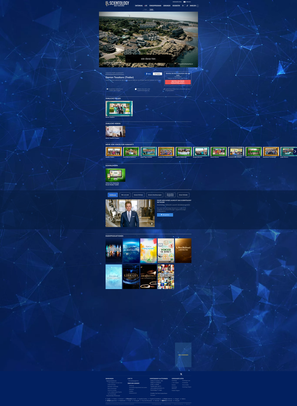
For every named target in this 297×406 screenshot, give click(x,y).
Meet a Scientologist (112, 389)
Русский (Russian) (147, 401)
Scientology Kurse (186, 381)
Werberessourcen (133, 393)
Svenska (157, 401)
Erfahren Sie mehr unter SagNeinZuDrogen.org (143, 89)
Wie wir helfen (185, 385)
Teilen (149, 74)
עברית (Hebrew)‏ (168, 399)
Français (177, 401)
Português (136, 401)
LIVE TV (130, 379)
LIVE (146, 5)
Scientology (174, 381)
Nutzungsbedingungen (157, 404)
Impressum (188, 404)
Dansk (115, 399)
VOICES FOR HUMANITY (115, 73)
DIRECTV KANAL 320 (156, 381)
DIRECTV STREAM (155, 383)
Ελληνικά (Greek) (131, 399)
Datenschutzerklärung (178, 404)
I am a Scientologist (112, 394)
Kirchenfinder (185, 383)
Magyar (177, 399)
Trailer (151, 9)
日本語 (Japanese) (112, 401)
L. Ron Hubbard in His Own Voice (115, 383)
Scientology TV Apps (156, 391)
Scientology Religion (186, 387)
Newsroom (131, 390)
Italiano (183, 399)
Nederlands (122, 401)
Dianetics (174, 385)
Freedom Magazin (176, 391)
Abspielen (166, 215)
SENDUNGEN (166, 5)
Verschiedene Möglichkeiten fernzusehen (138, 388)
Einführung (131, 386)
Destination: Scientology (113, 387)
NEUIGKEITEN (176, 5)
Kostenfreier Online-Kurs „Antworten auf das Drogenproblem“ (177, 89)
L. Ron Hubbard (175, 383)
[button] (2, 151)
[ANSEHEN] (114, 276)
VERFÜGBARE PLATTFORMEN (159, 379)
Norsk (129, 401)
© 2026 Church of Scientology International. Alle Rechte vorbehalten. (120, 404)
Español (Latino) (143, 399)
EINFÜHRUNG (139, 5)
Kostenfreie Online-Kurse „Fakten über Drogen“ (116, 89)
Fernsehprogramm (133, 381)
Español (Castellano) (155, 399)
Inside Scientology (112, 385)
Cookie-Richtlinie (167, 404)
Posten (158, 74)
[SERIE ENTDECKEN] (114, 250)
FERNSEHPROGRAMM (155, 5)
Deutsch (121, 399)
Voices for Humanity (112, 391)
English (109, 399)
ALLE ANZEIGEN (183, 355)
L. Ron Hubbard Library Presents (115, 393)
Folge (145, 9)
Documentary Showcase (113, 396)
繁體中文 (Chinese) (167, 401)
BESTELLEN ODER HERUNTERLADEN (177, 82)
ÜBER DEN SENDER (133, 384)
